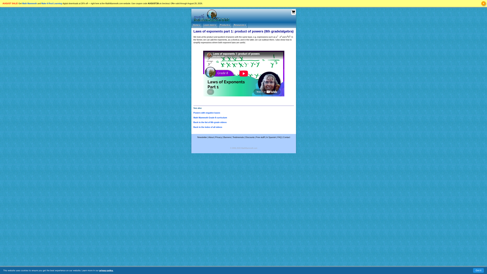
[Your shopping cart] (293, 13)
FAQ (279, 137)
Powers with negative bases (206, 113)
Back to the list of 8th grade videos (210, 122)
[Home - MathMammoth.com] (211, 16)
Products (225, 25)
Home (196, 25)
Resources (240, 25)
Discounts (249, 137)
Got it (478, 270)
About (211, 137)
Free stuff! (260, 137)
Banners (227, 137)
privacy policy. (106, 270)
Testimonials (238, 137)
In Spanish (271, 137)
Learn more (210, 25)
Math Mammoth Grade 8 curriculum (210, 118)
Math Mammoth (29, 3)
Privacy (218, 137)
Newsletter (202, 137)
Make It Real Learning (51, 3)
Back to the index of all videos (207, 127)
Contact (286, 137)
